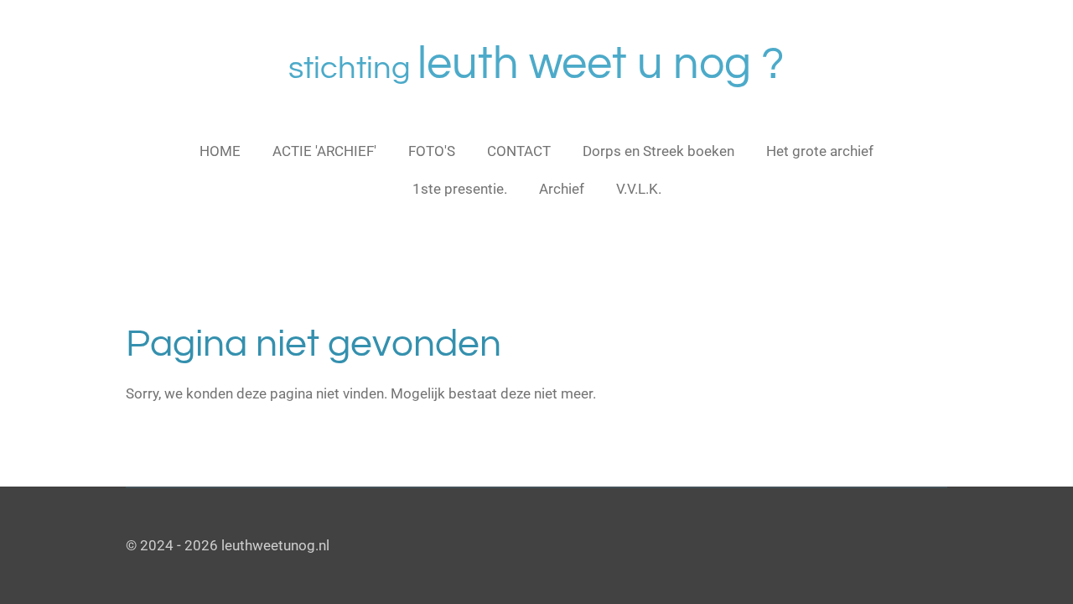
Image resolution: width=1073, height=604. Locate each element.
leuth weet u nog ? (536, 64)
